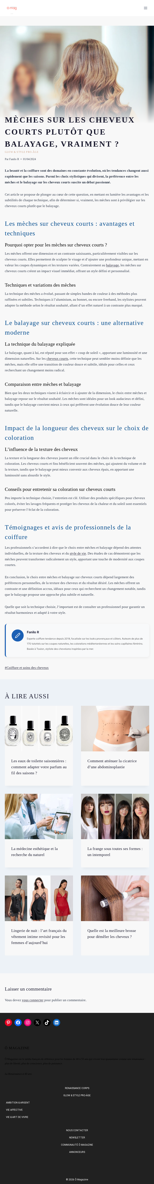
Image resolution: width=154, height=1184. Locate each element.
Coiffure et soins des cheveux (27, 668)
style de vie (78, 553)
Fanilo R (14, 159)
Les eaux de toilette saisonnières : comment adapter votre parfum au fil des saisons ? (39, 767)
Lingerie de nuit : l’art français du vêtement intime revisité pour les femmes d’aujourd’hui (39, 936)
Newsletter (77, 1137)
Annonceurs (77, 1152)
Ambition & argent (18, 1102)
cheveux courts (57, 359)
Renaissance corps (77, 1088)
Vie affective (14, 1109)
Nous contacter (77, 1130)
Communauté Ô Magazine (77, 1144)
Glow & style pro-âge (21, 152)
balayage (112, 265)
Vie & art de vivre (17, 1117)
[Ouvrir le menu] (145, 8)
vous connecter (33, 1000)
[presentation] (39, 728)
